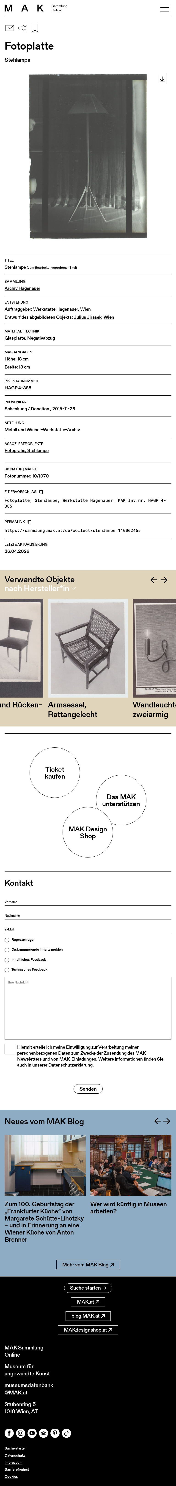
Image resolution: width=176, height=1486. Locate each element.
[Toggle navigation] (164, 8)
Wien (85, 309)
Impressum (13, 1462)
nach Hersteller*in (37, 588)
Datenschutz (15, 1455)
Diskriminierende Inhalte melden (37, 949)
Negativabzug (41, 338)
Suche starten (85, 1287)
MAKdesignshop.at (85, 1329)
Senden (88, 1088)
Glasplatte (15, 338)
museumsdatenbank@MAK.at (29, 1389)
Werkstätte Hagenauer (55, 309)
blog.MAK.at (85, 1315)
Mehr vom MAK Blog (85, 1264)
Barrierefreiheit (17, 1469)
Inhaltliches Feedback (28, 959)
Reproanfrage (22, 939)
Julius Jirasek (88, 317)
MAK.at (85, 1301)
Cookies (11, 1476)
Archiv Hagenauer (22, 288)
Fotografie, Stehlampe (27, 450)
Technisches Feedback (29, 969)
